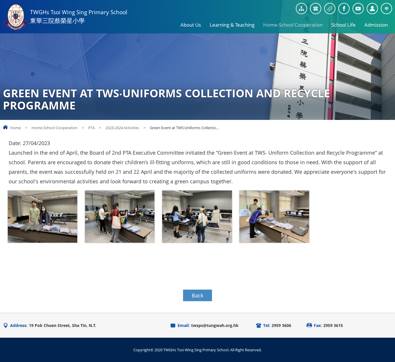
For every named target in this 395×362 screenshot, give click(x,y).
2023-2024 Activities (122, 127)
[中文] (386, 8)
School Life (343, 24)
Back (197, 295)
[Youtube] (358, 8)
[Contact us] (315, 8)
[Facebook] (344, 8)
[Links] (329, 8)
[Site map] (301, 8)
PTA (91, 127)
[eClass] (372, 8)
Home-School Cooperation (293, 24)
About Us (190, 24)
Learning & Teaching (232, 24)
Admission (376, 24)
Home (15, 127)
